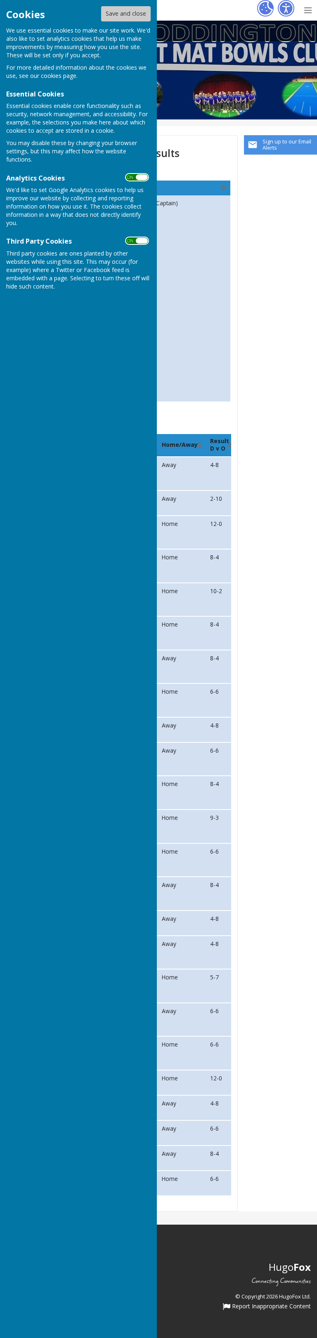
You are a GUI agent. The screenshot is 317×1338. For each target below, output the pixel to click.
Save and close (126, 13)
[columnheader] (169, 188)
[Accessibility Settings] (286, 8)
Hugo (290, 1267)
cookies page (58, 76)
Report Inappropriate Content (270, 1306)
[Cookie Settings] (265, 8)
